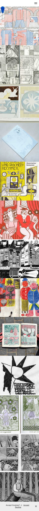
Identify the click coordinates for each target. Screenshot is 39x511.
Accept (26, 505)
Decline (18, 507)
